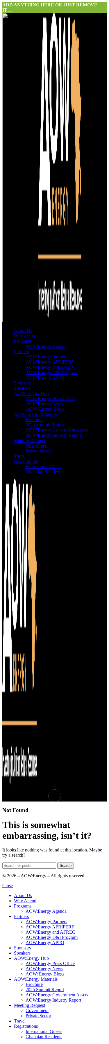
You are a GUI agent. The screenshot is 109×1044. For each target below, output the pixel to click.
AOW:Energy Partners (46, 356)
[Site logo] (20, 320)
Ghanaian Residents (44, 471)
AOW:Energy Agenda (46, 346)
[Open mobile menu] (54, 796)
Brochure (34, 419)
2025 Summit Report (45, 424)
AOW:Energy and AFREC (50, 367)
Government (37, 445)
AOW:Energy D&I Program (52, 372)
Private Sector (38, 450)
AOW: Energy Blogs (45, 409)
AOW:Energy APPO (45, 377)
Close (7, 885)
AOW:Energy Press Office (50, 398)
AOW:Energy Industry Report (53, 435)
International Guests (44, 466)
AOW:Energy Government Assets (57, 429)
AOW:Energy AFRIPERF (50, 362)
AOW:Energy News (44, 403)
